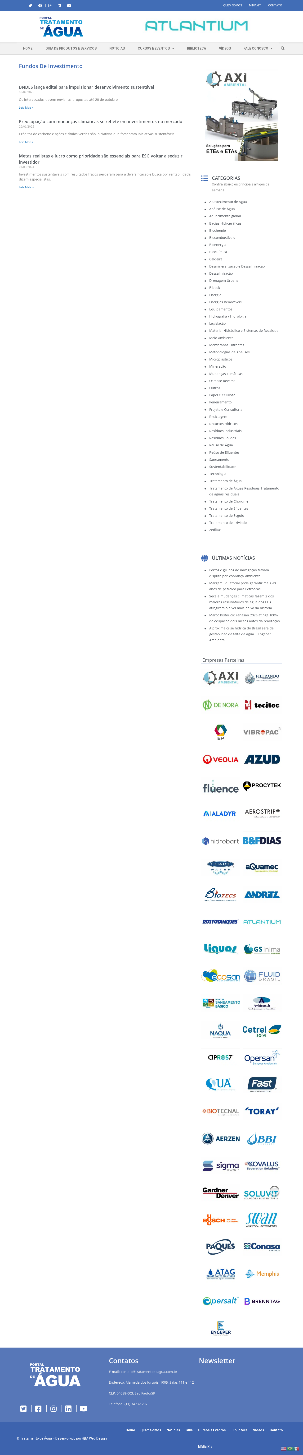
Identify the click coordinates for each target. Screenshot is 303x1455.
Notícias (117, 48)
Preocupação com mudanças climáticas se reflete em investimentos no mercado (100, 121)
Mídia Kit (205, 1447)
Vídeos (225, 48)
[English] (284, 1448)
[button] (110, 26)
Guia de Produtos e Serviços (71, 48)
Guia (189, 1430)
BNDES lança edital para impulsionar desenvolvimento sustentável (86, 87)
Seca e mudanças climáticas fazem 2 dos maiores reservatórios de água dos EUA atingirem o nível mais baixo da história (241, 602)
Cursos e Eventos (154, 48)
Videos (258, 1430)
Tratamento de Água (36, 1438)
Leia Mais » (26, 108)
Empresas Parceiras (223, 660)
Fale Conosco (256, 48)
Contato (275, 5)
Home (27, 48)
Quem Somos (232, 5)
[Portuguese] (290, 1448)
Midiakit (255, 5)
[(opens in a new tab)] (196, 26)
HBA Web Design (94, 1438)
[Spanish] (296, 1448)
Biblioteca (196, 48)
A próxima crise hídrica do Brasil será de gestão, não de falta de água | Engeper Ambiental (241, 634)
